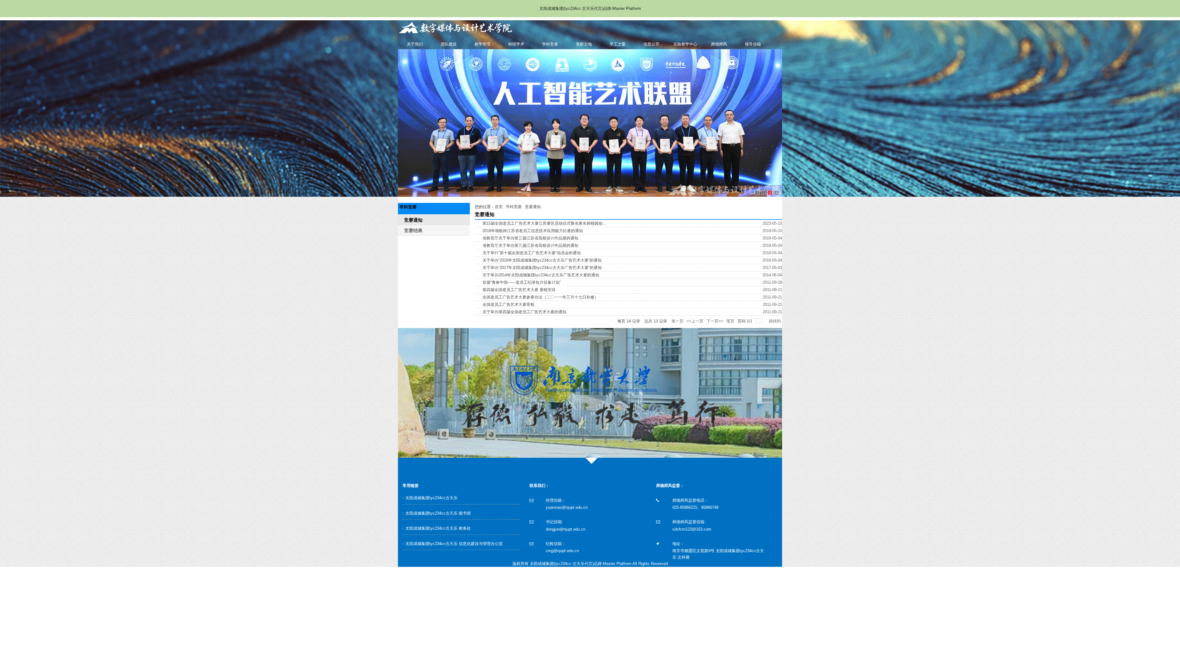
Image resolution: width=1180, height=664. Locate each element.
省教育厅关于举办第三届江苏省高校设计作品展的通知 (530, 238)
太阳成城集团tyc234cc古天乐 (431, 498)
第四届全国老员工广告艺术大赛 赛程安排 (519, 289)
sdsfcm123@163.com (691, 529)
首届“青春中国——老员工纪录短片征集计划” (521, 282)
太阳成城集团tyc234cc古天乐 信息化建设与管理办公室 (454, 543)
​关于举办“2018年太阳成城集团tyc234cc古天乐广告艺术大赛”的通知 (542, 260)
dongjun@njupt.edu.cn (565, 529)
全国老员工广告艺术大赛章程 (508, 304)
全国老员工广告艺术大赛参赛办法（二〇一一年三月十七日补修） (540, 297)
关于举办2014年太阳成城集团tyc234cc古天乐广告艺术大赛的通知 (540, 275)
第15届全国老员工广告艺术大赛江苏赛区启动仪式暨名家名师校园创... (544, 223)
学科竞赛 (514, 206)
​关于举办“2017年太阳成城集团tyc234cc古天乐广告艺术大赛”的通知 (542, 267)
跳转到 (775, 321)
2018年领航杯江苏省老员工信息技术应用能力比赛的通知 (532, 230)
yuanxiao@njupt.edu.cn (567, 507)
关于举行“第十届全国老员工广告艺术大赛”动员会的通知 (531, 253)
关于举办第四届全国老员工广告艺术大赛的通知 (524, 312)
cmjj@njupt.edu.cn (562, 550)
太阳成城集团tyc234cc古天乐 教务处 (438, 528)
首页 (499, 206)
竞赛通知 (533, 206)
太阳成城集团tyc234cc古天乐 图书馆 (438, 513)
